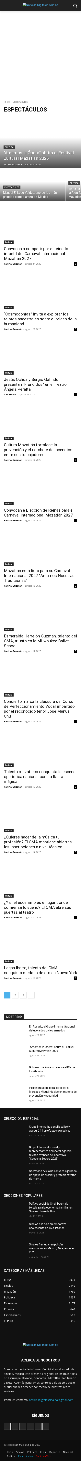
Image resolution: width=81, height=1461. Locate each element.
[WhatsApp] (38, 1426)
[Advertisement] (40, 53)
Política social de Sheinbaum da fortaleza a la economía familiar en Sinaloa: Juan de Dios (51, 1207)
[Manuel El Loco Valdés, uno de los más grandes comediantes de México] (32, 185)
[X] (30, 1426)
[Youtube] (45, 1426)
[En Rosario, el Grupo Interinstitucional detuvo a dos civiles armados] (15, 1032)
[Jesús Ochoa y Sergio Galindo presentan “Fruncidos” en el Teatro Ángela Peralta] (40, 356)
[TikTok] (22, 1426)
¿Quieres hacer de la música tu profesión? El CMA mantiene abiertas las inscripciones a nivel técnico (38, 842)
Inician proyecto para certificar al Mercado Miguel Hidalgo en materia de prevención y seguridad (53, 1091)
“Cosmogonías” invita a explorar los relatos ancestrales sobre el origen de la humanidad (40, 319)
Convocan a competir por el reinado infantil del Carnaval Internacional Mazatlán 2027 (36, 253)
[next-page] (31, 995)
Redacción (10, 394)
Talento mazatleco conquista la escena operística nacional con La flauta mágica (39, 776)
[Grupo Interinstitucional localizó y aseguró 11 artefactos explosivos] (15, 1132)
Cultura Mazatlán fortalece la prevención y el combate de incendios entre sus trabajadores (38, 450)
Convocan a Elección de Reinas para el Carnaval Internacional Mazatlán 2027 (39, 512)
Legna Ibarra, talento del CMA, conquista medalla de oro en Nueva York (40, 970)
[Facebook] (7, 1426)
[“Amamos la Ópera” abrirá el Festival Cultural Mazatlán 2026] (40, 142)
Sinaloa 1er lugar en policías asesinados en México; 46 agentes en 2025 (52, 1248)
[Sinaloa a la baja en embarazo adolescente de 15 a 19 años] (15, 1230)
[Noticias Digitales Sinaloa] (40, 5)
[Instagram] (15, 1426)
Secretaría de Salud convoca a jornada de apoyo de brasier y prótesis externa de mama (53, 1174)
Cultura (9, 147)
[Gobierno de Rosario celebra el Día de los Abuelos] (15, 1073)
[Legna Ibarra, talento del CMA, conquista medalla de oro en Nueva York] (40, 944)
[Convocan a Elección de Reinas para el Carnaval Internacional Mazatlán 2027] (40, 487)
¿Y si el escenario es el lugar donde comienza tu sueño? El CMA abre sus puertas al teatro (37, 907)
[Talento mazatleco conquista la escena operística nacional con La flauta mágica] (40, 748)
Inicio (7, 101)
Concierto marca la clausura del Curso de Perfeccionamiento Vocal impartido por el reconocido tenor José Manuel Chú (39, 709)
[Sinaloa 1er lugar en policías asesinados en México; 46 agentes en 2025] (15, 1250)
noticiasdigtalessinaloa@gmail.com (51, 1400)
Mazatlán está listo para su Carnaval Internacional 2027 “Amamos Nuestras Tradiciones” (39, 575)
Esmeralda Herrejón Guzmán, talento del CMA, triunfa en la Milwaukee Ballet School (40, 641)
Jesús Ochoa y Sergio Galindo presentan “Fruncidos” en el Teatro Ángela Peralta (35, 384)
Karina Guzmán (13, 263)
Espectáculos (11, 187)
